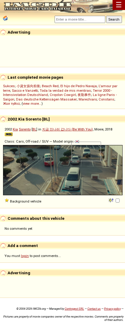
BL (34, 129)
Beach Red (50, 86)
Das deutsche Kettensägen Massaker (46, 99)
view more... (32, 103)
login (25, 256)
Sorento (25, 129)
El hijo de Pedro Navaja (78, 86)
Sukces (9, 86)
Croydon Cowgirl (63, 95)
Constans (106, 99)
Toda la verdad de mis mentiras (65, 90)
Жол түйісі (11, 103)
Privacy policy (112, 308)
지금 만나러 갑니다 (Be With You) (67, 129)
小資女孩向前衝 (28, 86)
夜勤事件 (84, 95)
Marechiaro (88, 99)
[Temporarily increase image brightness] (111, 200)
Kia (15, 129)
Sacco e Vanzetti (25, 90)
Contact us (94, 308)
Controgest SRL (74, 308)
